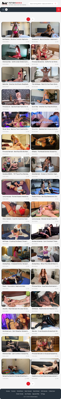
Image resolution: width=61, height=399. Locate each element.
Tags (43, 394)
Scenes (13, 391)
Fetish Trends (19, 394)
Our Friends (28, 394)
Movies (8, 391)
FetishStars (20, 391)
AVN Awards (44, 391)
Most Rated (36, 391)
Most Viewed (28, 391)
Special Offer (35, 394)
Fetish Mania (34, 396)
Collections (52, 391)
